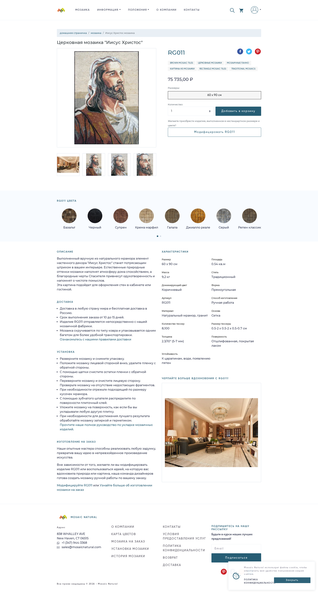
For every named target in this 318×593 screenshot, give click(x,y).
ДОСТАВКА (172, 565)
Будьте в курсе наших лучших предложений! (231, 536)
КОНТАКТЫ (192, 10)
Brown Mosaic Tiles (181, 63)
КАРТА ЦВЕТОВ (123, 534)
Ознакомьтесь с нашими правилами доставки (95, 339)
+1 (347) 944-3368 (74, 542)
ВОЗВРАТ (170, 557)
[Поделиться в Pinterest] (258, 51)
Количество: (175, 104)
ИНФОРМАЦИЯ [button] (108, 10)
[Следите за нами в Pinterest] (223, 571)
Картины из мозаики (182, 69)
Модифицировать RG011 (214, 132)
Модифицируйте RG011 (74, 485)
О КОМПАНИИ (166, 10)
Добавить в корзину (238, 111)
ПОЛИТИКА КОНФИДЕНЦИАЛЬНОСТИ (184, 548)
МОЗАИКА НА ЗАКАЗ (128, 541)
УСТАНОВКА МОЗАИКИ (130, 549)
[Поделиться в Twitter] (249, 51)
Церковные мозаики (210, 63)
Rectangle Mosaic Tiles (212, 69)
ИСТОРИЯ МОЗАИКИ (128, 556)
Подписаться (236, 557)
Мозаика (82, 10)
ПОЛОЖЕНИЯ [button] (137, 10)
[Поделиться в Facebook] (240, 51)
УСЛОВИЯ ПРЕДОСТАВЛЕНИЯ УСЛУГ (184, 536)
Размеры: (174, 88)
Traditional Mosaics (243, 69)
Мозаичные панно (238, 63)
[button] (232, 10)
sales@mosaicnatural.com (81, 547)
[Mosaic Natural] (61, 13)
